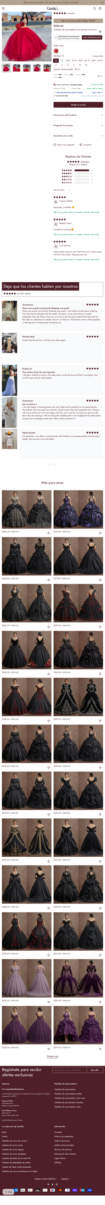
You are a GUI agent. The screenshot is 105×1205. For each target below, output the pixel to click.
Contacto (58, 1132)
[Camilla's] (52, 8)
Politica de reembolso (63, 1136)
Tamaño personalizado (63, 69)
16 (56, 60)
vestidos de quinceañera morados (68, 1102)
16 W (74, 60)
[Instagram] (57, 1184)
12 (80, 64)
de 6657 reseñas (24, 293)
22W (80, 60)
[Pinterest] (48, 1184)
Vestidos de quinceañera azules (67, 1093)
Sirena (4, 1136)
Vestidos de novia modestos (14, 1153)
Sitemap (19, 1120)
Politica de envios (62, 1140)
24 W (100, 60)
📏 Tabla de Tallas (97, 56)
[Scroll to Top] (100, 1191)
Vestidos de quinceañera (65, 1089)
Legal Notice (59, 1158)
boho (4, 1132)
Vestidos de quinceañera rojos (67, 1106)
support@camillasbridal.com (15, 1089)
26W (93, 60)
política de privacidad (63, 1145)
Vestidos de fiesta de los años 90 (16, 1158)
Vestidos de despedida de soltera (16, 1162)
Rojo (56, 51)
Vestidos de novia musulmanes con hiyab (19, 1171)
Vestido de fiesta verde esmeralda (16, 1166)
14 (62, 60)
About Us (5, 1084)
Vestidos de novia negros (13, 1149)
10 (86, 64)
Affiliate (57, 1162)
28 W (77, 69)
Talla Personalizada (92, 37)
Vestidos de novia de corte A (14, 1140)
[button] (100, 8)
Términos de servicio (63, 1149)
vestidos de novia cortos (12, 1145)
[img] (60, 197)
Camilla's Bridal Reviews (9, 1120)
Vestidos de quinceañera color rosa (69, 1098)
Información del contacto (65, 1153)
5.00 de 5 (85, 161)
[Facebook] (52, 1184)
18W (68, 60)
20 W (87, 60)
